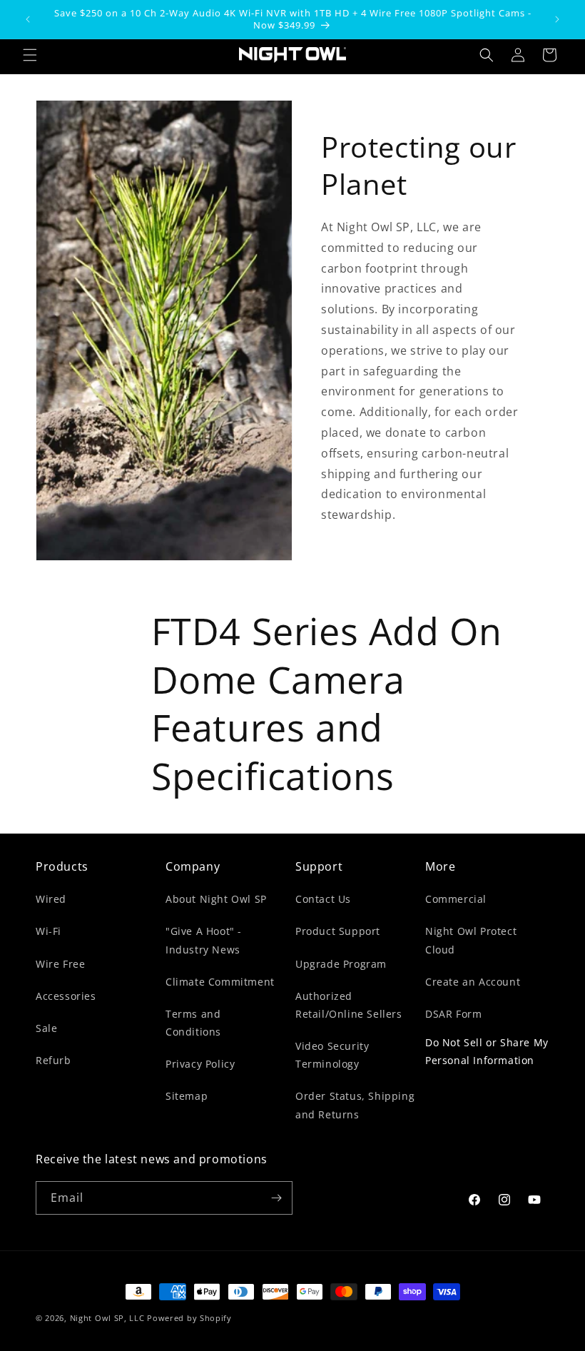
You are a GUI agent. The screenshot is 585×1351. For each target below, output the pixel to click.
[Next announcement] (557, 19)
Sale (46, 1028)
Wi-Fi (48, 931)
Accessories (66, 996)
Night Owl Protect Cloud (471, 940)
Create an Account (472, 981)
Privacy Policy (200, 1064)
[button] (30, 55)
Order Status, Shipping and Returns (354, 1104)
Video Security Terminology (332, 1055)
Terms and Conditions (193, 1022)
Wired (51, 899)
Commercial (456, 899)
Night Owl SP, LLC (107, 1317)
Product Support (337, 931)
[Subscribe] (276, 1198)
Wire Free (60, 964)
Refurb (53, 1060)
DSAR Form (453, 1014)
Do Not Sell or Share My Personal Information (487, 1051)
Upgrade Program (341, 964)
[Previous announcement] (28, 19)
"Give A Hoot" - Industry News (204, 940)
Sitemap (187, 1096)
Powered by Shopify (189, 1317)
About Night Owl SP (216, 899)
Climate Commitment (220, 981)
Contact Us (323, 899)
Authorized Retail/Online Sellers (348, 1005)
